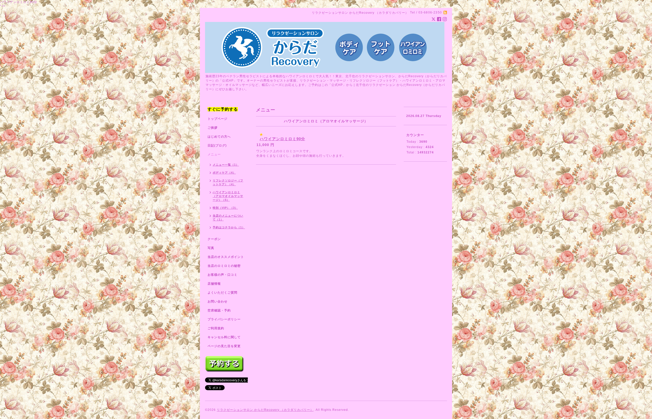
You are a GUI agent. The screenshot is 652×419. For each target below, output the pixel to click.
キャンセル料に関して (224, 337)
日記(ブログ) (217, 145)
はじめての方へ (219, 136)
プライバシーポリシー (224, 319)
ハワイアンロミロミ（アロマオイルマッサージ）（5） (228, 196)
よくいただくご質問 (222, 292)
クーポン (214, 239)
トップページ (217, 119)
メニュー (214, 154)
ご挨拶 (213, 127)
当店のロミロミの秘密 (224, 266)
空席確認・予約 (219, 310)
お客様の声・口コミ (222, 275)
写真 (211, 248)
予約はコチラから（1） (229, 227)
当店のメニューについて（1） (228, 217)
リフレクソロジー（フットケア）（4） (228, 182)
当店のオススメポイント (226, 257)
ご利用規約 (216, 328)
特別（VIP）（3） (225, 207)
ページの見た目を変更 (224, 346)
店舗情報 (214, 283)
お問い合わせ (217, 301)
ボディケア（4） (224, 172)
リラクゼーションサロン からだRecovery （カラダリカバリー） (265, 410)
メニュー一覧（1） (226, 164)
